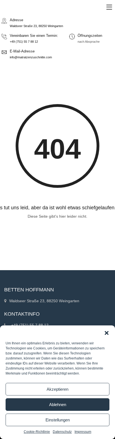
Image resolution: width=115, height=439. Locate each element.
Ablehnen (57, 404)
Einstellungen (57, 420)
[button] (106, 332)
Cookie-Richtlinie (37, 432)
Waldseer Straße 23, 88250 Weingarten (36, 26)
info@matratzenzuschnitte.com (31, 57)
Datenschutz (62, 432)
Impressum (83, 432)
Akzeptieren (57, 389)
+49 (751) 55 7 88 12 (24, 41)
